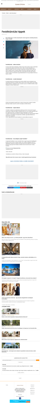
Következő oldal (23, 182)
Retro (35, 9)
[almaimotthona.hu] (20, 4)
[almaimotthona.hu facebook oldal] (20, 398)
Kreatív (9, 9)
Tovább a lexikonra (21, 372)
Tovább (31, 366)
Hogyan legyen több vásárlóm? (20, 396)
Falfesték (4, 364)
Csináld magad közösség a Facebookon (28, 157)
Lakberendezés (3, 9)
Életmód (29, 9)
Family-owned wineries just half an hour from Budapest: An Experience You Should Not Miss (19, 328)
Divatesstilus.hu (32, 390)
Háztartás (17, 9)
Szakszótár (20, 362)
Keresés (37, 360)
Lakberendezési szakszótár (20, 358)
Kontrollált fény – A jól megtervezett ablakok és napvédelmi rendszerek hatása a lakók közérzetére (19, 351)
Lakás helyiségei (12, 13)
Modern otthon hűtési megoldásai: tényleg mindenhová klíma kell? (15, 316)
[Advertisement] (21, 22)
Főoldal (3, 13)
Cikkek (7, 13)
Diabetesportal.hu (32, 388)
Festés (20, 378)
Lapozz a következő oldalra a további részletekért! (22, 161)
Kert (22, 9)
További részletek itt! (22, 401)
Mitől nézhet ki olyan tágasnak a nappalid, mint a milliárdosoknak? (14, 339)
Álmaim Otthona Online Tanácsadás (22, 154)
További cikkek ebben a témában (8, 304)
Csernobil (4, 368)
